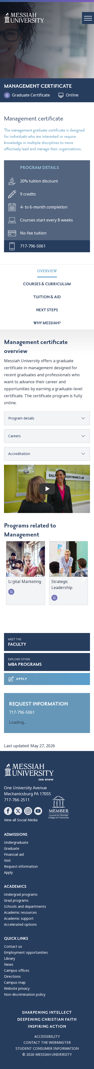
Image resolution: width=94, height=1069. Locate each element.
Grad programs (16, 900)
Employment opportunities (26, 952)
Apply (21, 679)
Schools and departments (25, 906)
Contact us (13, 946)
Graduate (11, 848)
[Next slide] (82, 579)
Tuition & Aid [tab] (47, 297)
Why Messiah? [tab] (47, 323)
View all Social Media (21, 820)
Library (9, 958)
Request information (21, 866)
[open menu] (88, 18)
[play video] (47, 489)
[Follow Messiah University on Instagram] (28, 811)
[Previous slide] (12, 579)
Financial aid (14, 854)
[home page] (49, 17)
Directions (12, 976)
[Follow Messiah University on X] (18, 811)
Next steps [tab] (47, 310)
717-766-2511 (17, 800)
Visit (7, 860)
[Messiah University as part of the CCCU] (58, 807)
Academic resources (20, 912)
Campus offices (16, 970)
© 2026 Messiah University (47, 1054)
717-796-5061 (22, 712)
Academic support (19, 918)
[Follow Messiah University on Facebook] (8, 811)
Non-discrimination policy (24, 994)
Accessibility (47, 1036)
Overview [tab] (47, 271)
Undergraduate (16, 842)
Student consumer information (47, 1048)
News (8, 964)
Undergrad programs (21, 894)
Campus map (15, 982)
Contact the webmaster (47, 1042)
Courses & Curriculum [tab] (47, 284)
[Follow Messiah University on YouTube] (38, 811)
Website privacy (17, 988)
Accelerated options (20, 924)
